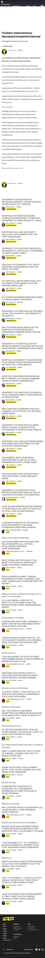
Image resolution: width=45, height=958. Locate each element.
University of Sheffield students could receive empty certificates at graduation (22, 394)
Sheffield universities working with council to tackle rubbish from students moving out (21, 378)
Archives (16, 929)
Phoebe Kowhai (12, 497)
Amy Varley (10, 239)
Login (15, 938)
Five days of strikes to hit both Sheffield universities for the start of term (20, 267)
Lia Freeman (11, 367)
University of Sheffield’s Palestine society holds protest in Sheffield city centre (22, 201)
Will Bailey (10, 223)
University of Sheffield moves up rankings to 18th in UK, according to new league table (22, 250)
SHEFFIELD (11, 209)
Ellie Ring (10, 718)
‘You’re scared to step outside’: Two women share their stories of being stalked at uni (22, 659)
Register (16, 936)
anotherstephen (13, 530)
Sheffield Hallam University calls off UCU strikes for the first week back (19, 234)
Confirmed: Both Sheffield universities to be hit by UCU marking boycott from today (19, 459)
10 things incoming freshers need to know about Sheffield (22, 298)
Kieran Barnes (12, 50)
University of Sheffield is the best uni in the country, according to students (22, 313)
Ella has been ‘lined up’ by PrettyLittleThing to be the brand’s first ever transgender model (21, 603)
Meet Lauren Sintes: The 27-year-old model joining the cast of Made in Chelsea (21, 753)
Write (28, 6)
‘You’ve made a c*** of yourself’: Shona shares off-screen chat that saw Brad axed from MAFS (21, 845)
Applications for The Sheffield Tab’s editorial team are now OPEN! (20, 476)
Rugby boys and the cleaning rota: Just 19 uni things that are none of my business (21, 769)
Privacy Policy (18, 928)
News (20, 50)
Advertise (17, 926)
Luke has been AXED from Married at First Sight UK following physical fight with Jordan (22, 896)
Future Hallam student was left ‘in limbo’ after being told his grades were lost (21, 283)
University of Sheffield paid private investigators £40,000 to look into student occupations (21, 492)
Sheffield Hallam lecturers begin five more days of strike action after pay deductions (22, 443)
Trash (29, 629)
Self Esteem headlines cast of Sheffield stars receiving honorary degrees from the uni (21, 329)
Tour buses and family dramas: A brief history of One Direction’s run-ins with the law (21, 623)
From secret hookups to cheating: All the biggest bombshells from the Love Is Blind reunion (19, 789)
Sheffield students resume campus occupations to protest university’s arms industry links (21, 218)
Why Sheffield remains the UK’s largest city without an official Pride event (21, 411)
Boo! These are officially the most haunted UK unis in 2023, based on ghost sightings (19, 562)
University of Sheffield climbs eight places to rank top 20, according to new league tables (21, 427)
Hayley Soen (11, 586)
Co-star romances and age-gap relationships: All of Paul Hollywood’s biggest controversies (20, 545)
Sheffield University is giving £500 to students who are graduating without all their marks (22, 362)
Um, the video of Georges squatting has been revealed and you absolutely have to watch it (22, 713)
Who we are (31, 926)
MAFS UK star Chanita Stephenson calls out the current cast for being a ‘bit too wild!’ (22, 863)
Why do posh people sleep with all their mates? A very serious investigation (22, 809)
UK (7, 532)
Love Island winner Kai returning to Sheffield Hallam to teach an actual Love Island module (22, 508)
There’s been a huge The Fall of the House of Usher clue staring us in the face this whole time (21, 640)
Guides (20, 302)
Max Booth (10, 207)
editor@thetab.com (28, 949)
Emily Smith (10, 568)
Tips (34, 6)
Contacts (31, 928)
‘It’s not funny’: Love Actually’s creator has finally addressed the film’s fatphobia (21, 694)
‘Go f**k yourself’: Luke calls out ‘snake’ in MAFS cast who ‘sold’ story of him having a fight (22, 880)
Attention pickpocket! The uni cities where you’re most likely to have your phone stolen (22, 731)
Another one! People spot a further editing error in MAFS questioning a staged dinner (20, 675)
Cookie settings (33, 929)
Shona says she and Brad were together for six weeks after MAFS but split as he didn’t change (22, 828)
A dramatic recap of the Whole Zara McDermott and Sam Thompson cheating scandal (20, 525)
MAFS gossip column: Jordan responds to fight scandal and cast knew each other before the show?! (22, 580)
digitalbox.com (10, 949)
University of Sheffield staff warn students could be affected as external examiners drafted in (22, 346)
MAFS (20, 586)
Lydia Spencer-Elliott (15, 551)
